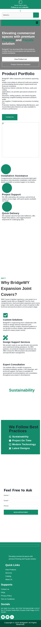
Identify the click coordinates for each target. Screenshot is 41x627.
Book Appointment (21, 512)
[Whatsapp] (12, 617)
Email (6, 500)
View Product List (20, 59)
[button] (37, 23)
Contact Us (10, 117)
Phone (6, 506)
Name (6, 495)
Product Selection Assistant (20, 64)
